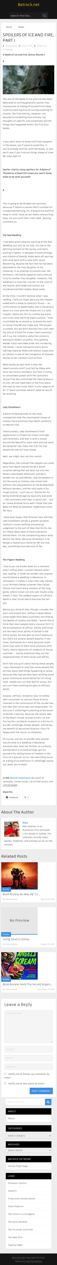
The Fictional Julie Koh (20, 1229)
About (11, 1118)
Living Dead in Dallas (16, 939)
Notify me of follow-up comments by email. (26, 1076)
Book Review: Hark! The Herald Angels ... (27, 984)
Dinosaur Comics (17, 1183)
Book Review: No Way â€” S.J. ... (21, 894)
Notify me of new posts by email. (26, 1083)
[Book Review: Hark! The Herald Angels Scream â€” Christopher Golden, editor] (19, 966)
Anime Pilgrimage (18, 1166)
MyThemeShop (34, 1261)
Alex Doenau (11, 46)
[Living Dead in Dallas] (19, 921)
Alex (25, 822)
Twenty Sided (15, 1245)
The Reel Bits (15, 1237)
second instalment (20, 778)
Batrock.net (28, 4)
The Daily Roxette (17, 1221)
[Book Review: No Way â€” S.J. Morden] (19, 876)
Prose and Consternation (21, 1198)
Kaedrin (12, 1190)
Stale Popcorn (15, 1206)
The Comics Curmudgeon (21, 1214)
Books (40, 46)
